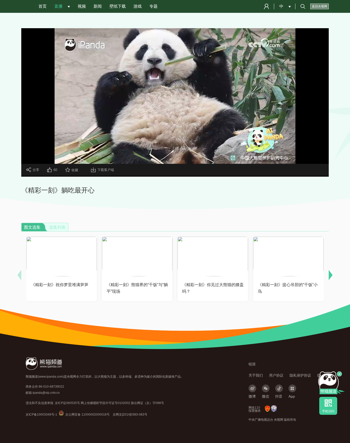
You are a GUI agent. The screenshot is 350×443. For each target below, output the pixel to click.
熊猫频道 (328, 391)
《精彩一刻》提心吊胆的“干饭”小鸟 (288, 288)
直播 (58, 6)
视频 (82, 6)
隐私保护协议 (300, 375)
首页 (42, 6)
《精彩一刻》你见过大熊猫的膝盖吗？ (213, 288)
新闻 (98, 6)
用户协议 (276, 375)
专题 (153, 6)
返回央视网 (319, 6)
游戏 (137, 6)
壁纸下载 (117, 6)
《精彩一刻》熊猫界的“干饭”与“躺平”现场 (137, 288)
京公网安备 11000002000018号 (84, 414)
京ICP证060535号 (67, 403)
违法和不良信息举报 (39, 403)
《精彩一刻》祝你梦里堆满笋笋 (59, 285)
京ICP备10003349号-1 (41, 414)
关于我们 (256, 375)
